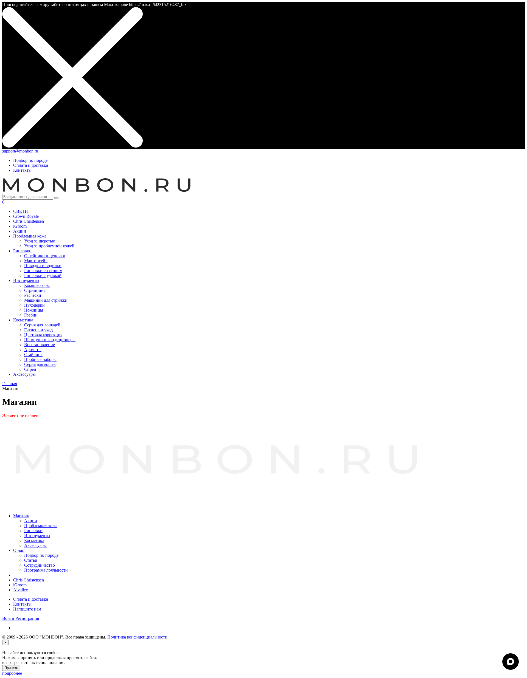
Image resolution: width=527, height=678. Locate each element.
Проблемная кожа (40, 525)
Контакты (22, 170)
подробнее (12, 673)
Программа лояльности (46, 570)
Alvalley (20, 589)
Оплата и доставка (30, 165)
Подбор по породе (30, 160)
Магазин (21, 515)
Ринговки (33, 530)
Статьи (30, 560)
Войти (8, 618)
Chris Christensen (28, 580)
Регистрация (27, 618)
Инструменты (37, 535)
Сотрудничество (39, 565)
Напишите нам (27, 609)
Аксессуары (35, 545)
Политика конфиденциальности (137, 637)
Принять (11, 668)
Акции (30, 520)
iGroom (20, 585)
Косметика (34, 540)
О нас (18, 550)
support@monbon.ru (20, 151)
